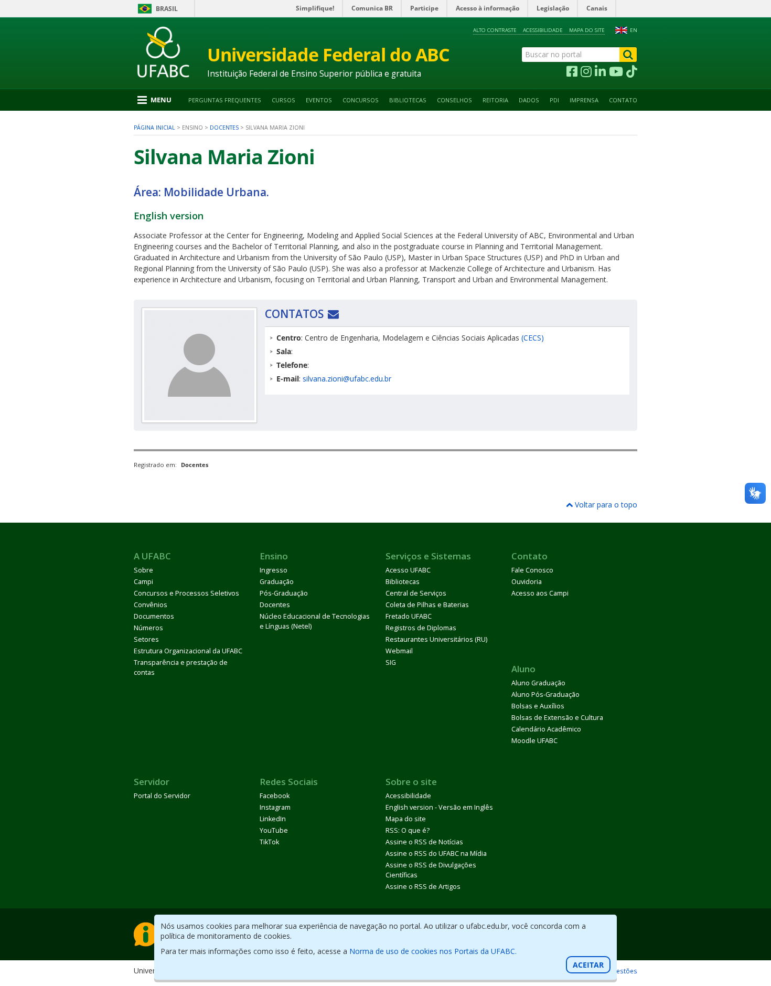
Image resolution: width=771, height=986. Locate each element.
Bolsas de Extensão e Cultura (557, 717)
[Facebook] (571, 72)
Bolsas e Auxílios (537, 706)
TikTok (269, 841)
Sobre (143, 570)
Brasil (167, 8)
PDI (554, 100)
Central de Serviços (415, 593)
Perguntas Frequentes (224, 100)
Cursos (283, 100)
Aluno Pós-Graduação (545, 694)
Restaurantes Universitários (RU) (436, 639)
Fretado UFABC (408, 616)
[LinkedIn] (600, 72)
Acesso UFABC (408, 570)
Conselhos (454, 100)
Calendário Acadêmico (546, 729)
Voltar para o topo (605, 505)
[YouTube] (616, 72)
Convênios (150, 604)
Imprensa (584, 100)
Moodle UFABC (534, 740)
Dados (529, 100)
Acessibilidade (543, 30)
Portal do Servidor (162, 795)
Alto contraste (495, 30)
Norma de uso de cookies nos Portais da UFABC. (433, 951)
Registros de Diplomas (420, 627)
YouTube (274, 830)
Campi (143, 581)
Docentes (224, 127)
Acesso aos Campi (540, 593)
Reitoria (495, 100)
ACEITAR (588, 965)
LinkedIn (273, 818)
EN (633, 30)
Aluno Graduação (538, 682)
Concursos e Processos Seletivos (186, 593)
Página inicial (154, 127)
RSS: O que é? (407, 830)
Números (148, 627)
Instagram (275, 807)
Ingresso (273, 570)
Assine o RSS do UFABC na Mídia (436, 853)
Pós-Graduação (284, 593)
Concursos (360, 100)
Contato (623, 100)
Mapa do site (587, 30)
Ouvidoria (526, 581)
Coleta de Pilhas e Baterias (427, 604)
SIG (390, 662)
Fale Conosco (532, 570)
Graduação (277, 581)
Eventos (319, 100)
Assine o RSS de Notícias (424, 841)
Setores (146, 639)
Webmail (399, 650)
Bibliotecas (407, 100)
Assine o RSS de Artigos (423, 886)
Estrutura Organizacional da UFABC (188, 650)
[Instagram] (586, 72)
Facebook (275, 795)
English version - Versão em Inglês (439, 807)
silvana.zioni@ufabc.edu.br (347, 379)
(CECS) (532, 338)
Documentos (154, 616)
